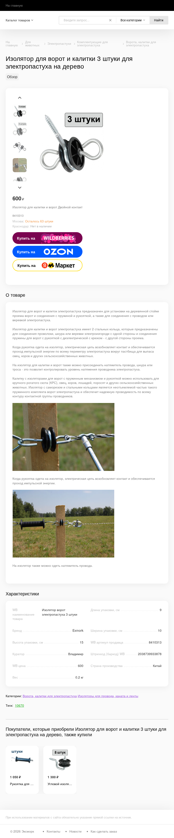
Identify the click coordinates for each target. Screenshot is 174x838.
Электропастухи (59, 43)
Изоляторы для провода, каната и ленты (108, 696)
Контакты (53, 831)
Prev (19, 97)
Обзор (12, 76)
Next (19, 187)
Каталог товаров (18, 20)
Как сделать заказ (104, 831)
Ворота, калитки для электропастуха (141, 43)
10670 (19, 705)
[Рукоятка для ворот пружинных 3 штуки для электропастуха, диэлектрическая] (22, 760)
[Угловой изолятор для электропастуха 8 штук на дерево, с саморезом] (60, 760)
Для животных (32, 43)
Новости (75, 831)
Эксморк (28, 831)
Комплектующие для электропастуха (92, 43)
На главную (14, 5)
